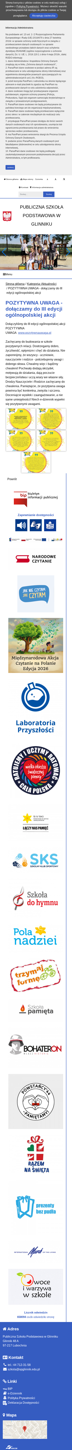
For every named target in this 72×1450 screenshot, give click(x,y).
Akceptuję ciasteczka (43, 15)
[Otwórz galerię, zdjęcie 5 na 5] (36, 462)
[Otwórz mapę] (25, 1429)
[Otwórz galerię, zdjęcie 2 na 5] (51, 419)
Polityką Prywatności (27, 6)
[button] (4, 252)
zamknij (10, 167)
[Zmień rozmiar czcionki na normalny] (47, 179)
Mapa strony (27, 179)
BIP (10, 1388)
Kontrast (24, 187)
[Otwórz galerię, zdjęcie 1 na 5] (20, 419)
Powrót (12, 479)
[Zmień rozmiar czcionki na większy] (55, 179)
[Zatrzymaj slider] (36, 266)
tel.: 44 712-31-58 (19, 1364)
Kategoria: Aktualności (41, 283)
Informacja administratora (42, 187)
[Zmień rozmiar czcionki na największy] (64, 179)
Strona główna (12, 179)
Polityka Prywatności (21, 1398)
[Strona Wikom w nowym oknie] (11, 1447)
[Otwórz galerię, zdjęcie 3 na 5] (20, 440)
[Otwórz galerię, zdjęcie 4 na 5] (51, 440)
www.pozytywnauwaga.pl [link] (34, 332)
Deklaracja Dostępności (23, 1402)
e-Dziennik (14, 1393)
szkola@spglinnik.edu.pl (23, 1369)
